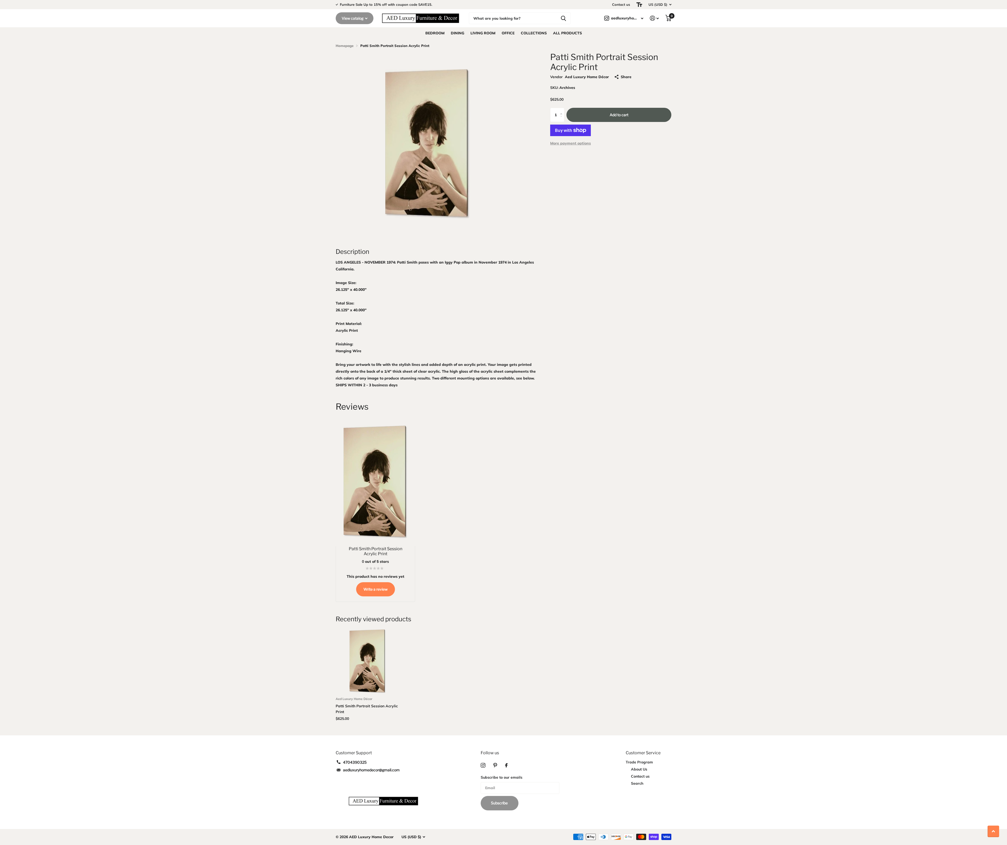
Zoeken (563, 18)
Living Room (482, 33)
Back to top (993, 831)
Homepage (344, 46)
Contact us (621, 4)
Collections (534, 33)
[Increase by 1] (562, 110)
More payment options (570, 143)
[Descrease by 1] (562, 120)
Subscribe (499, 803)
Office (508, 33)
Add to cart (619, 115)
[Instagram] (483, 765)
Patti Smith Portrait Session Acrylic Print (367, 709)
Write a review (375, 589)
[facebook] (506, 765)
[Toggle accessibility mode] (639, 4)
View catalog (353, 18)
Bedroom (434, 33)
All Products (567, 33)
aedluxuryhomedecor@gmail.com (371, 770)
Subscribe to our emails (501, 777)
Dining (457, 33)
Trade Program (639, 762)
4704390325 (355, 762)
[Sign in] (654, 18)
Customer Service (643, 752)
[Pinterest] (495, 765)
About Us (639, 769)
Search (637, 783)
